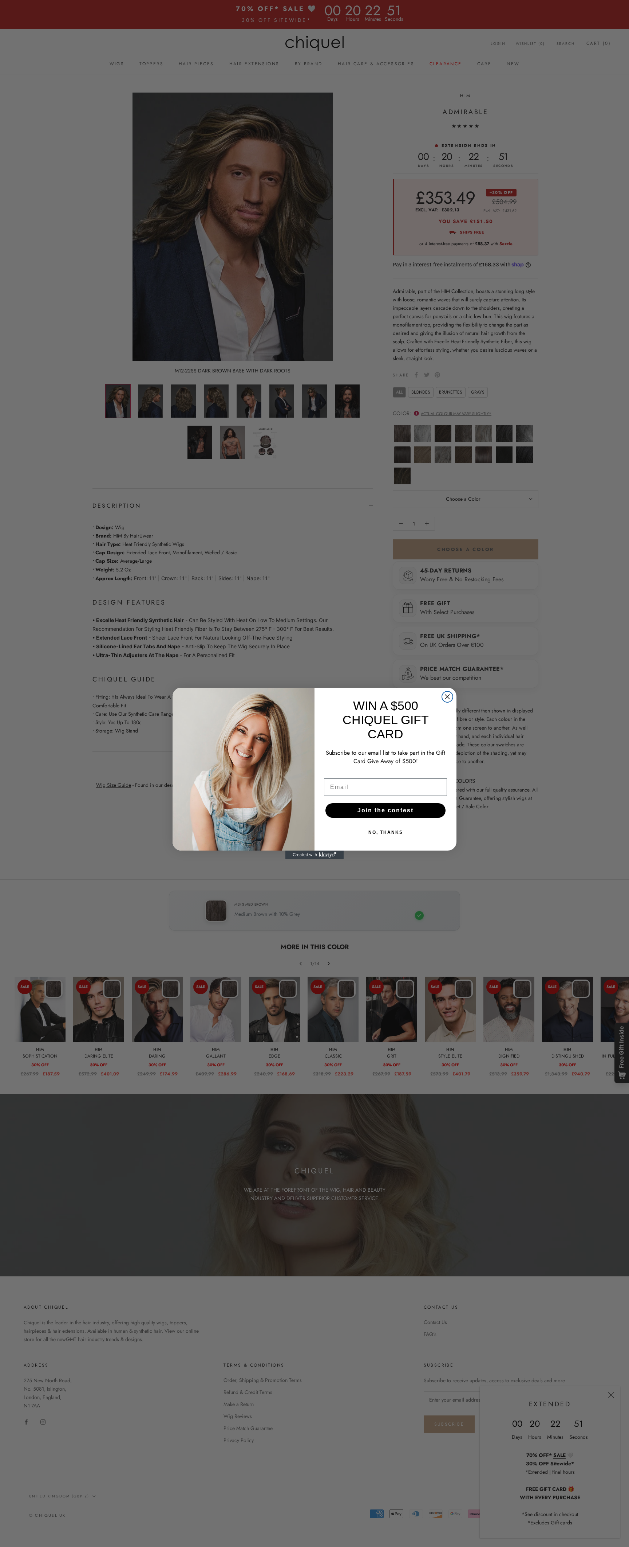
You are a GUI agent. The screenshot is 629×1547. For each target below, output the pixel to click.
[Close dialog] (447, 696)
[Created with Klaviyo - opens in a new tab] (314, 855)
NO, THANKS (385, 832)
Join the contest (385, 810)
